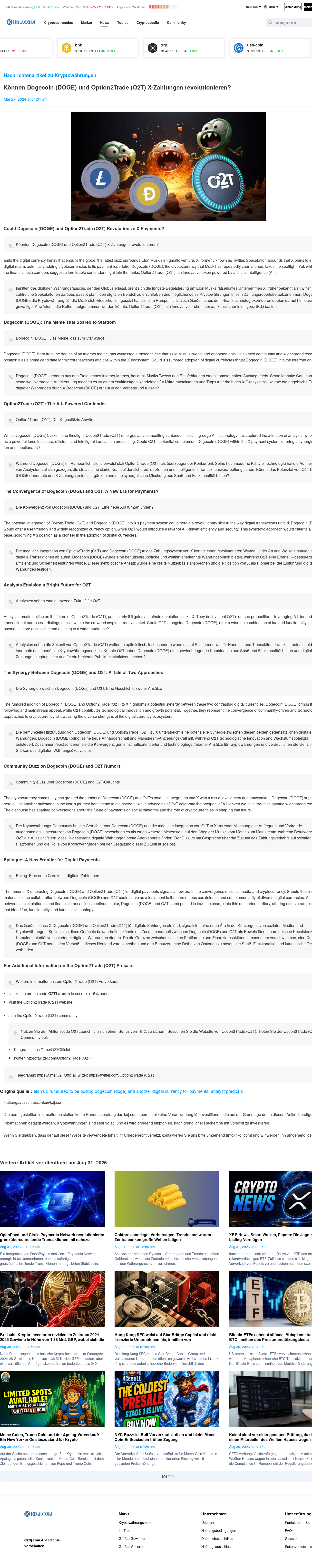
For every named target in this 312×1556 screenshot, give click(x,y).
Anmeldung (293, 7)
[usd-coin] (198, 48)
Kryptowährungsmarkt (136, 1522)
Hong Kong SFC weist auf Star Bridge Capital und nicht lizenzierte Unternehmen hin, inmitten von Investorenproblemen (165, 1337)
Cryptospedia (147, 22)
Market (86, 22)
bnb (38, 45)
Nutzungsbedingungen (218, 1530)
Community (176, 22)
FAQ (288, 1530)
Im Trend (126, 1530)
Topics (122, 22)
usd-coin (215, 45)
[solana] (284, 48)
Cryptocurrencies (58, 22)
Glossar (291, 1538)
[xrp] (112, 48)
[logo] (21, 22)
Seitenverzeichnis (298, 1546)
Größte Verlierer (131, 1546)
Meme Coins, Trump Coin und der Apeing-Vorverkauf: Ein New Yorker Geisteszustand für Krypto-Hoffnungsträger (49, 1437)
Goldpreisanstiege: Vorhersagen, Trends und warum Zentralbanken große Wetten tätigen (163, 1237)
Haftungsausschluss (216, 1546)
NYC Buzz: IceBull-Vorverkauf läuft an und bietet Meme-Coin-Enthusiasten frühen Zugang (166, 1437)
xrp (124, 45)
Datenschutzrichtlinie (217, 1538)
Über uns (208, 1522)
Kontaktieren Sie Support (297, 1522)
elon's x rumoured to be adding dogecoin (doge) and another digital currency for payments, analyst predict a (138, 1091)
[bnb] (26, 48)
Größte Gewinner (132, 1538)
